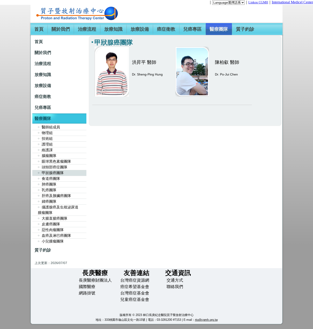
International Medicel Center (292, 2)
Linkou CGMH (258, 2)
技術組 (47, 138)
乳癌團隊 (49, 190)
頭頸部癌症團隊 (54, 167)
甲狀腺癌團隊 (53, 173)
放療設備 (140, 29)
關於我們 (61, 29)
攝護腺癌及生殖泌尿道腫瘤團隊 (58, 210)
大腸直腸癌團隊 (54, 218)
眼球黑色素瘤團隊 (56, 161)
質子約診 (245, 29)
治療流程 (87, 29)
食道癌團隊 (51, 179)
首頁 (39, 29)
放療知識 (113, 29)
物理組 (47, 133)
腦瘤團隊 (49, 156)
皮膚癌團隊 (51, 224)
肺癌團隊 (49, 184)
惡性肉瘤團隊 (53, 230)
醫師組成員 (51, 127)
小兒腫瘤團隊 (53, 241)
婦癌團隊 (49, 201)
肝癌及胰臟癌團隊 (56, 196)
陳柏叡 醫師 (227, 62)
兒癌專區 (192, 29)
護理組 (47, 144)
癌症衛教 (166, 29)
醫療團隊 (219, 29)
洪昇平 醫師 (144, 62)
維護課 (47, 150)
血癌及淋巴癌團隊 (56, 235)
